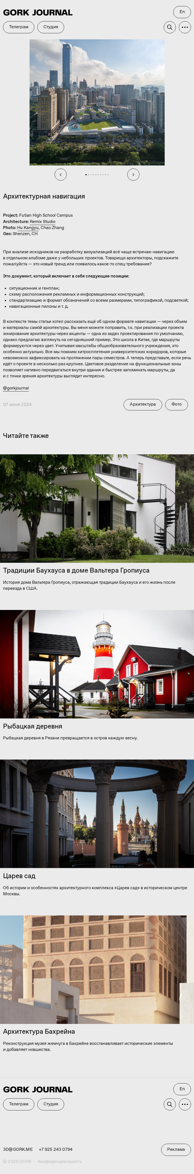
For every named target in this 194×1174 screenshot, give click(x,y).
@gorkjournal (16, 388)
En (182, 1089)
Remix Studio (42, 222)
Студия (50, 1104)
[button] (185, 1104)
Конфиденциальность (60, 1162)
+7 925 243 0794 (56, 1150)
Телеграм (18, 1104)
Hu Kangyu (28, 228)
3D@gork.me (18, 1150)
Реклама (176, 1150)
